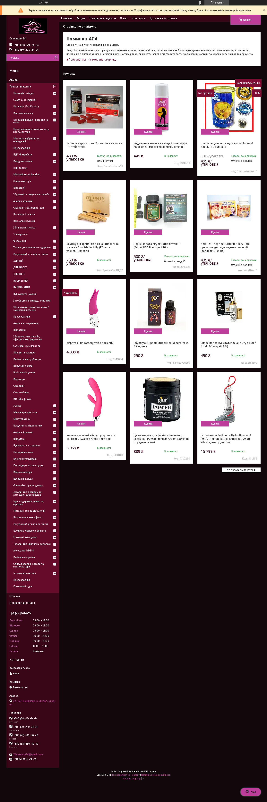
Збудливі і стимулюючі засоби (31, 194)
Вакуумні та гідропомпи (27, 425)
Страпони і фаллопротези (28, 207)
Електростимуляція (25, 458)
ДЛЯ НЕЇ (18, 260)
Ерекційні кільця (23, 478)
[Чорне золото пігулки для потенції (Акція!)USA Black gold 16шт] (162, 208)
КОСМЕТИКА (20, 280)
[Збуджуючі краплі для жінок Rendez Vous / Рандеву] (162, 307)
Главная (67, 18)
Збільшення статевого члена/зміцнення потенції (31, 309)
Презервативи (21, 148)
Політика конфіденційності (156, 774)
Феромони (19, 241)
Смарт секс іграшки (24, 100)
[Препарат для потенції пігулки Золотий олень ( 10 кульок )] (229, 107)
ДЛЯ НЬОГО (20, 267)
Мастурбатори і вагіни (26, 174)
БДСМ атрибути (22, 154)
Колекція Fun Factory (26, 106)
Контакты (139, 18)
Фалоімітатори (22, 181)
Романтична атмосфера (27, 517)
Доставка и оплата (163, 18)
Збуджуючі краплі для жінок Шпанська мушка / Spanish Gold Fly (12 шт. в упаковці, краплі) (92, 247)
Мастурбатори (21, 419)
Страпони (18, 385)
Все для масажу (23, 113)
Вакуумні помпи (22, 161)
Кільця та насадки (24, 352)
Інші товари (20, 167)
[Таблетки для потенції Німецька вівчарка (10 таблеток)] (94, 107)
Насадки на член (23, 452)
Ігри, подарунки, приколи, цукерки (28, 503)
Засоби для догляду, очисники (31, 300)
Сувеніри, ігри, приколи (26, 346)
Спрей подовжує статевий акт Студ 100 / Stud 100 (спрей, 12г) (228, 344)
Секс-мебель (21, 392)
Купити (81, 131)
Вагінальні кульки (24, 221)
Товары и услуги (100, 18)
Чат (253, 791)
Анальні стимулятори (26, 323)
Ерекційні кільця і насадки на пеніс (30, 121)
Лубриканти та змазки (26, 445)
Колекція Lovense (24, 214)
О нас (124, 18)
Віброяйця (19, 330)
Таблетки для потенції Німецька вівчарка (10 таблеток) (94, 145)
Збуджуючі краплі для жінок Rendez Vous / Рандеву (161, 344)
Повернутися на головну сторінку (92, 60)
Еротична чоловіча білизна (29, 530)
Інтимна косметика (24, 573)
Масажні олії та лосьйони (29, 510)
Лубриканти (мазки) (25, 294)
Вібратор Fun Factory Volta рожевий (89, 343)
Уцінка (17, 405)
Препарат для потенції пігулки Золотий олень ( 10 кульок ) (227, 145)
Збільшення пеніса (24, 227)
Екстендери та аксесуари (28, 465)
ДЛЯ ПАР (18, 274)
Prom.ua (151, 771)
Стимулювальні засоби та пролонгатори (28, 565)
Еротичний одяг (22, 586)
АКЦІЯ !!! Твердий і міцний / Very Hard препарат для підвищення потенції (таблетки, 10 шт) (225, 247)
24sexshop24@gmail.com (28, 754)
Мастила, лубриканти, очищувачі (26, 140)
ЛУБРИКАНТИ (21, 287)
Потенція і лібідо (23, 93)
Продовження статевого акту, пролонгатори (31, 131)
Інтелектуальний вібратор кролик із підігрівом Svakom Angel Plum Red (90, 437)
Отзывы (14, 596)
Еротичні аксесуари (24, 537)
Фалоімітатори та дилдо (28, 485)
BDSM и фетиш (22, 399)
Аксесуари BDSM (23, 550)
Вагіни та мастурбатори (27, 359)
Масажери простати (25, 412)
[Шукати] (55, 57)
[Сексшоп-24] (32, 26)
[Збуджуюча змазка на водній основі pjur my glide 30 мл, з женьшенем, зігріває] (162, 107)
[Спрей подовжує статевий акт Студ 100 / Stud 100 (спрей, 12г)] (229, 307)
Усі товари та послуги (240, 470)
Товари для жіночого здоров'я (32, 247)
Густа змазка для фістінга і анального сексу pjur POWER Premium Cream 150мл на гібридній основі (161, 439)
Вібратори (19, 187)
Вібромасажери (22, 472)
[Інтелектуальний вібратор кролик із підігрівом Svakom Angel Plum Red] (94, 399)
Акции (80, 18)
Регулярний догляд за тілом (30, 254)
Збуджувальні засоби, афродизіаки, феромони (27, 338)
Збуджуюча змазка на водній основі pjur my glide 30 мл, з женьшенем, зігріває (160, 145)
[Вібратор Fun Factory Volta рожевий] (94, 307)
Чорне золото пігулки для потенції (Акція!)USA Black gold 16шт (157, 245)
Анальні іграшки (22, 201)
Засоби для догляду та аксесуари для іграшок (27, 493)
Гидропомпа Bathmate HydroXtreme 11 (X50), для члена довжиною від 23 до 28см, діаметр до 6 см (226, 439)
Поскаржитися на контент (125, 774)
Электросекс (20, 234)
